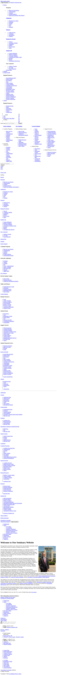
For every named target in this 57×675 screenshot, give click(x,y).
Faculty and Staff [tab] (4, 352)
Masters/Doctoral (7, 421)
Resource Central (10, 90)
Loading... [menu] (5, 119)
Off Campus (6, 454)
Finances (8, 29)
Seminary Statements (10, 531)
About (4, 525)
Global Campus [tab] (4, 433)
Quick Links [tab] (3, 172)
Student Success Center (8, 333)
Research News (6, 486)
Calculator (11, 33)
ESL (10, 25)
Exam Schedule (38, 135)
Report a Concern (10, 98)
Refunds (49, 154)
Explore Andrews (13, 14)
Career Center (50, 140)
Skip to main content (5, 1)
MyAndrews (9, 80)
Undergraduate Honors (8, 255)
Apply (6, 114)
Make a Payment (51, 153)
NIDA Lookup (9, 83)
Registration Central (10, 89)
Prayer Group (12, 46)
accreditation (29, 582)
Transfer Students (7, 412)
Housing (11, 58)
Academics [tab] (3, 443)
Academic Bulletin (10, 91)
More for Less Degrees (14, 10)
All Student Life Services (14, 61)
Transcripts (8, 108)
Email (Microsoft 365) (11, 78)
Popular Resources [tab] (5, 472)
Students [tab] (2, 241)
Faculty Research (7, 489)
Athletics (5, 656)
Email (7, 107)
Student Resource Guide (8, 286)
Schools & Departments (8, 458)
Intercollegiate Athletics (8, 507)
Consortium (5, 455)
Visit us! (11, 41)
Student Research (7, 488)
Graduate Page (6, 420)
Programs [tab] (3, 179)
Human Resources (10, 95)
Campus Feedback (7, 667)
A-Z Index (5, 660)
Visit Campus (6, 403)
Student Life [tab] (3, 219)
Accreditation (9, 527)
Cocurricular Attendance (37, 159)
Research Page (6, 493)
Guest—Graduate (8, 155)
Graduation (11, 44)
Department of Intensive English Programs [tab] (10, 426)
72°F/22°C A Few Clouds (9, 637)
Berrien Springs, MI (7, 635)
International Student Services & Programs (12, 503)
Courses (5, 438)
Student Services (7, 439)
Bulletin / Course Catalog (8, 475)
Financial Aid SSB (7, 320)
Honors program (7, 469)
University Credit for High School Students (12, 414)
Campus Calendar (7, 509)
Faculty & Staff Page (10, 99)
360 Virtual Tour (7, 268)
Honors (10, 59)
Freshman (11, 22)
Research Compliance (8, 491)
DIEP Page (5, 429)
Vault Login (6, 662)
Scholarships (11, 35)
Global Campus (6, 453)
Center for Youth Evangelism (17, 577)
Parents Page (9, 70)
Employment (6, 664)
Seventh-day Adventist (6, 670)
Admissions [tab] (3, 189)
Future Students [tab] (4, 243)
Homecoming (9, 109)
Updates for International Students (23, 134)
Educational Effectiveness (11, 530)
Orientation (20, 142)
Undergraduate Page (7, 409)
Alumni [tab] (2, 379)
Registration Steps (22, 144)
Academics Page (7, 481)
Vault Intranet (9, 86)
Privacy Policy (18, 673)
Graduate (11, 13)
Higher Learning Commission (26, 583)
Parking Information (7, 651)
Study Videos (21, 146)
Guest (10, 24)
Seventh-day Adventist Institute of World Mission (38, 577)
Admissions (8, 18)
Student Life (9, 50)
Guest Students (6, 413)
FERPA (10, 45)
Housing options (7, 499)
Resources (5, 537)
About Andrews (4, 515)
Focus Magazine (12, 68)
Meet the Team (6, 415)
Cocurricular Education (37, 142)
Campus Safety (50, 142)
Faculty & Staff (6, 72)
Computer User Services (11, 85)
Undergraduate (12, 11)
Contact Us (5, 539)
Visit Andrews (6, 666)
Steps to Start (21, 131)
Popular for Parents (11, 39)
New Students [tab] (4, 273)
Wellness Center (9, 94)
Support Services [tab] (4, 460)
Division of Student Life (8, 513)
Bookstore (5, 657)
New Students (19, 126)
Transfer (11, 23)
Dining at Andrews (13, 54)
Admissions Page (7, 397)
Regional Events (9, 106)
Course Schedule (10, 84)
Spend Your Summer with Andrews (16, 15)
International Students (8, 404)
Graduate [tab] (3, 418)
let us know (33, 592)
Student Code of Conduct (11, 532)
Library (7, 93)
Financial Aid (6, 401)
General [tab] (2, 395)
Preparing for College (13, 20)
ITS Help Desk (50, 146)
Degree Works (38, 153)
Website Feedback (7, 644)
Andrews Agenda (13, 66)
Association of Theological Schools (8, 583)
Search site (3, 123)
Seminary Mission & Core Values (8, 597)
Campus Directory (7, 652)
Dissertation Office (7, 466)
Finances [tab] (2, 200)
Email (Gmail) (9, 79)
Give (4, 117)
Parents (5, 5)
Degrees (5, 437)
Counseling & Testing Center (15, 57)
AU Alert (11, 67)
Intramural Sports (7, 508)
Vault (36, 150)
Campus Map (6, 650)
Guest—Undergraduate (9, 153)
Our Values (8, 526)
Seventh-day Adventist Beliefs (7, 598)
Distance (8, 136)
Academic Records (51, 132)
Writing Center (6, 467)
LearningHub (9, 88)
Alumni (5, 100)
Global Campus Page (8, 436)
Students (5, 71)
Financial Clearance (51, 152)
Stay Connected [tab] (4, 232)
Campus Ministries (13, 53)
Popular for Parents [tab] (5, 208)
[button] (13, 118)
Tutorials (11, 36)
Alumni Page (9, 112)
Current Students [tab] (4, 294)
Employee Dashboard (11, 96)
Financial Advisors (22, 132)
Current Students (36, 126)
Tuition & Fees (12, 32)
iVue (7, 81)
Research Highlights (7, 487)
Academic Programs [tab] (5, 445)
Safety (10, 48)
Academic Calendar (13, 43)
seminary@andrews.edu (12, 627)
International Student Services (51, 144)
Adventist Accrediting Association (44, 582)
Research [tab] (3, 483)
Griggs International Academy (10, 457)
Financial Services (22, 143)
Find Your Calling (7, 534)
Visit (4, 116)
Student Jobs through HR (8, 504)
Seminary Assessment (11, 529)
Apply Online (6, 665)
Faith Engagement (51, 131)
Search (2, 165)
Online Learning (7, 536)
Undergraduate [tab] (4, 407)
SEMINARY (6, 524)
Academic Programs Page (9, 448)
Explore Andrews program (9, 465)
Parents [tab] (2, 177)
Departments (6, 535)
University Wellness (13, 56)
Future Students (7, 126)
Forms (48, 156)
